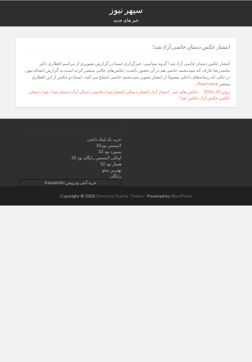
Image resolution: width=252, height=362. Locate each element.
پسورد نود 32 (109, 151)
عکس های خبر (185, 91)
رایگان (115, 176)
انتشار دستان (137, 91)
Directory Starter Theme (120, 195)
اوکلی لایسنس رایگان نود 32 (96, 157)
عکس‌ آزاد (209, 97)
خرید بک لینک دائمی (104, 139)
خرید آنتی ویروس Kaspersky (71, 182)
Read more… (207, 83)
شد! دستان (39, 91)
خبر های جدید (126, 20)
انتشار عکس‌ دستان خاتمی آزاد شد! (191, 46)
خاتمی (98, 91)
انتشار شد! (114, 91)
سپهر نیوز (126, 9)
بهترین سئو (111, 169)
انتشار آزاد (160, 91)
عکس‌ (225, 97)
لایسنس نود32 (108, 145)
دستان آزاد (81, 91)
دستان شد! (60, 91)
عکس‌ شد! (188, 97)
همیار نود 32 (110, 163)
